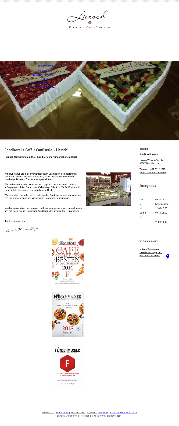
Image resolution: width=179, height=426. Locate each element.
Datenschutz (78, 413)
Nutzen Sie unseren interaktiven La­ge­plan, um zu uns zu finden (150, 252)
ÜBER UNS (45, 70)
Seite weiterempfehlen (123, 413)
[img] (89, 19)
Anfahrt (103, 413)
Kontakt (92, 413)
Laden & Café (43, 74)
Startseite (45, 66)
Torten (48, 79)
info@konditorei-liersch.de (152, 172)
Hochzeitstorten (40, 83)
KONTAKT (45, 87)
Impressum (62, 413)
